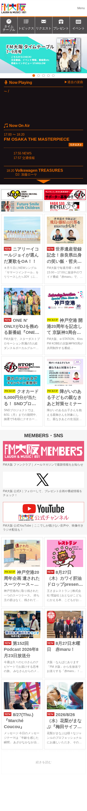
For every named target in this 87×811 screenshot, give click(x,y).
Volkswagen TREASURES (39, 170)
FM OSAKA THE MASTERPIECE (36, 139)
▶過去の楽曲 (73, 82)
